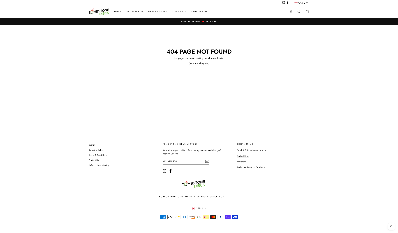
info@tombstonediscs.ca (254, 150)
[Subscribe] (207, 161)
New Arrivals (157, 11)
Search (92, 144)
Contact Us (200, 11)
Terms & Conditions (98, 155)
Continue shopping (199, 63)
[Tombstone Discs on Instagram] (164, 171)
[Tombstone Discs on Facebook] (170, 171)
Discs (118, 11)
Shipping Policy (96, 149)
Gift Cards (179, 11)
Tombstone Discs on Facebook (251, 167)
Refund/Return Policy (99, 165)
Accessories (135, 11)
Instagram (241, 161)
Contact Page (243, 156)
